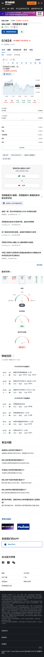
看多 (23, 185)
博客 (3, 573)
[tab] (5, 279)
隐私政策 (4, 637)
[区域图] (6, 60)
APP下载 (4, 577)
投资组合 (4, 581)
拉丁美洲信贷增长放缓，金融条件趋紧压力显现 (19, 232)
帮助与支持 (27, 581)
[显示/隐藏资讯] (14, 60)
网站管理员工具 (7, 586)
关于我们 (26, 573)
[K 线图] (4, 60)
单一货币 (10, 9)
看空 (23, 176)
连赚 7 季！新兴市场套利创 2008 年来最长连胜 (19, 211)
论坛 (31, 50)
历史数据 (9, 55)
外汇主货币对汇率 (22, 9)
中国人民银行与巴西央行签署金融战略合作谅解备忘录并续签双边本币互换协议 (21, 254)
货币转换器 (17, 55)
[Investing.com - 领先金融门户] (10, 3)
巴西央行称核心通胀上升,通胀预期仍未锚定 (17, 242)
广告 (25, 577)
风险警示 (4, 644)
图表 (9, 50)
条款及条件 (5, 631)
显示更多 (22, 147)
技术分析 (6, 271)
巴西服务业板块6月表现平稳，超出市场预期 (18, 222)
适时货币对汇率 (37, 9)
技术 (25, 50)
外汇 (3, 9)
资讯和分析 (17, 50)
